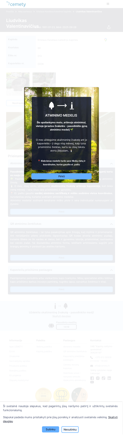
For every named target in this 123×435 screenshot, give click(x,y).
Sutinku (51, 429)
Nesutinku (70, 429)
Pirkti (61, 176)
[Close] (94, 90)
